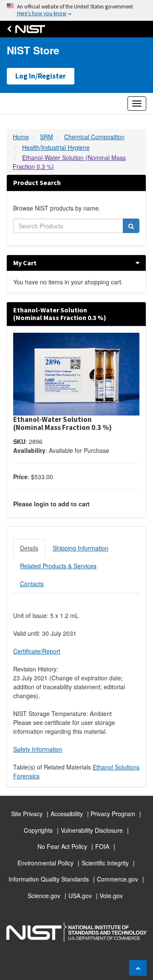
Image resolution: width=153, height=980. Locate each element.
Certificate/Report (36, 651)
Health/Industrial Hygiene (56, 147)
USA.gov (80, 895)
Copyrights (38, 830)
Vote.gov (111, 895)
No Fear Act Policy (62, 846)
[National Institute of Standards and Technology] (28, 29)
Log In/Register (40, 76)
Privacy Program (113, 813)
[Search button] (131, 226)
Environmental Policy (45, 863)
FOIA (102, 846)
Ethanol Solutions (116, 767)
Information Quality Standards (48, 879)
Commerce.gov (117, 879)
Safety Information (37, 749)
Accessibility (67, 813)
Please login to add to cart (51, 504)
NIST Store (33, 50)
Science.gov (44, 895)
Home (21, 136)
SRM (46, 136)
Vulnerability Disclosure (92, 830)
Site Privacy (26, 813)
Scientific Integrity (105, 863)
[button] (137, 262)
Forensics (26, 776)
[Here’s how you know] (76, 10)
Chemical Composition (94, 136)
